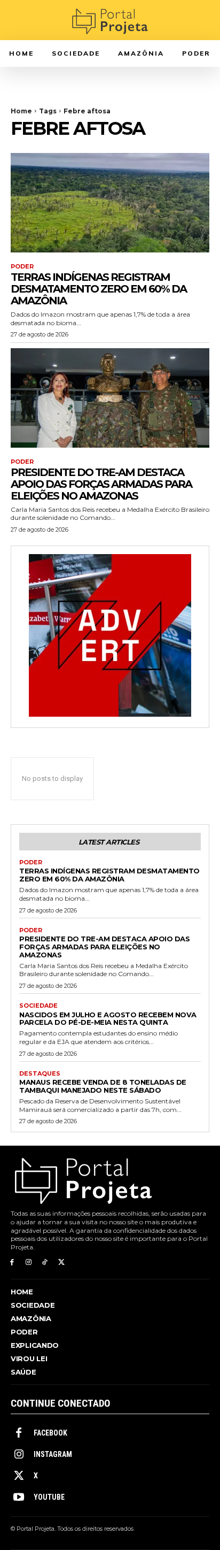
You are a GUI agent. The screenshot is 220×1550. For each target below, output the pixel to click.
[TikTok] (45, 1262)
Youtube (49, 1497)
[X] (61, 1262)
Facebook (50, 1433)
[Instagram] (28, 1262)
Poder (22, 266)
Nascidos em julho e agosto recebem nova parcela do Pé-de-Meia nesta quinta (108, 1018)
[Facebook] (12, 1262)
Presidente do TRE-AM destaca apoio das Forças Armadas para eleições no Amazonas (101, 484)
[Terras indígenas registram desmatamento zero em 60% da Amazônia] (110, 202)
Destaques (39, 1073)
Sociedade (38, 1005)
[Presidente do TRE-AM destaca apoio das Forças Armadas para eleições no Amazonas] (110, 398)
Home (21, 111)
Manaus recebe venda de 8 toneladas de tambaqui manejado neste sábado (102, 1086)
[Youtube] (18, 1497)
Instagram (53, 1454)
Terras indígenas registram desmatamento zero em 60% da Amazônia (98, 289)
